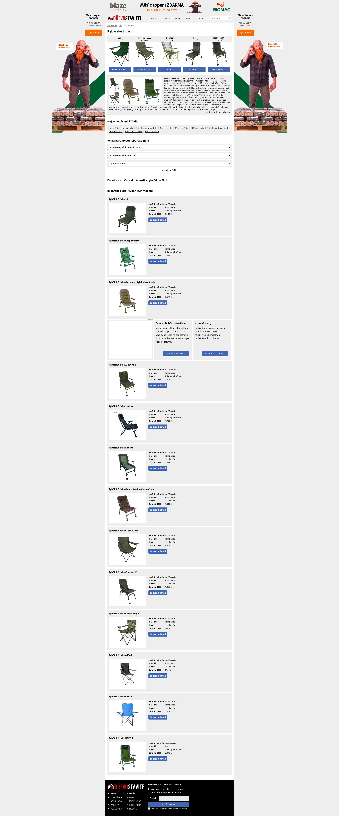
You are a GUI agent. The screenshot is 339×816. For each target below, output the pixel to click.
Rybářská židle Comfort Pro (124, 572)
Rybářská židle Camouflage (124, 613)
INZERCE (133, 797)
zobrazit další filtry (169, 170)
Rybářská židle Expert (121, 447)
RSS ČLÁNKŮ (116, 809)
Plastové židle (152, 131)
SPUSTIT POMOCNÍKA (175, 353)
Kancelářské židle (133, 131)
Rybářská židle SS (118, 199)
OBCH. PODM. (135, 805)
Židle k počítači (214, 127)
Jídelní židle (127, 127)
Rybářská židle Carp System (124, 240)
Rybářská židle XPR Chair (122, 364)
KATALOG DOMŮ (172, 18)
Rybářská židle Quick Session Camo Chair (131, 489)
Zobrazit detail (158, 219)
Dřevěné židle (181, 127)
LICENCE (133, 809)
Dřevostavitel (112, 26)
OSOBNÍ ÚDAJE (117, 797)
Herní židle (114, 127)
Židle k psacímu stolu (146, 127)
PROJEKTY (115, 805)
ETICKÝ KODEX (135, 801)
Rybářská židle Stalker (121, 406)
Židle (120, 26)
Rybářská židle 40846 (120, 655)
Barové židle (165, 127)
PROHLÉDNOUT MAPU (214, 353)
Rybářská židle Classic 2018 (124, 530)
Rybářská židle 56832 (120, 696)
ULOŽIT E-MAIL (168, 804)
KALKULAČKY (116, 801)
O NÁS (132, 793)
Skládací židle (197, 127)
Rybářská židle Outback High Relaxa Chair (132, 282)
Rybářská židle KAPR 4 (121, 738)
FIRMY (113, 793)
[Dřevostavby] (125, 18)
